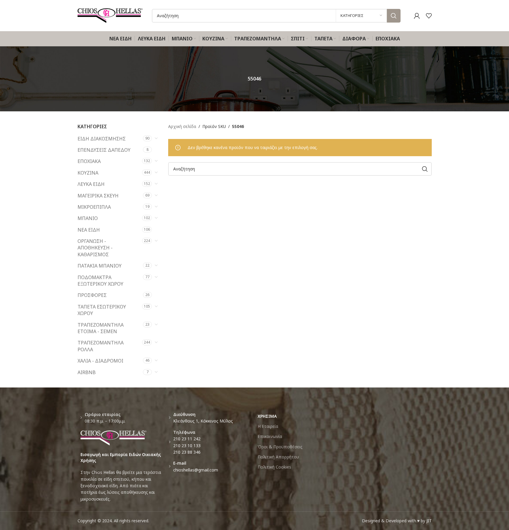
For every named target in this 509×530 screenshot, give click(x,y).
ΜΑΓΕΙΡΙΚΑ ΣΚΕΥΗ (98, 195)
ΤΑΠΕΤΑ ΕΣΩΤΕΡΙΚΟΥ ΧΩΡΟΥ (102, 310)
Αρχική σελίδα (182, 126)
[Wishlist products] (429, 16)
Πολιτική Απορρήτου (278, 457)
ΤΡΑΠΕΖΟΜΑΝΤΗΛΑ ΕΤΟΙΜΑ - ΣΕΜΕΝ (101, 328)
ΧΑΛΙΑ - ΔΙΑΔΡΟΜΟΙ (100, 360)
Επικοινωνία (270, 436)
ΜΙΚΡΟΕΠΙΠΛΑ (94, 207)
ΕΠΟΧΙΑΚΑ (89, 161)
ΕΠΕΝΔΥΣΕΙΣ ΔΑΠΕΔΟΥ (104, 150)
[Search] (394, 16)
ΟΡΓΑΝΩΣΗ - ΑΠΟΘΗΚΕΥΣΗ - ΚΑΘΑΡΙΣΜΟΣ (95, 248)
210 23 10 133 (187, 445)
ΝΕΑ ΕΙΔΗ (89, 230)
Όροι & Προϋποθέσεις (280, 447)
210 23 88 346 (187, 452)
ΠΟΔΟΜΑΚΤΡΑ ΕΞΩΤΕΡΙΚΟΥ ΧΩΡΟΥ (100, 280)
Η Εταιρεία (268, 426)
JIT (429, 520)
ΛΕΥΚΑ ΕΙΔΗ (91, 184)
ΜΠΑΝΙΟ (88, 218)
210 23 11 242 (187, 439)
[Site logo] (110, 15)
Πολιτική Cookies (274, 467)
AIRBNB (87, 372)
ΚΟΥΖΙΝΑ (88, 173)
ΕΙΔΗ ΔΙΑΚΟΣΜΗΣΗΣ (102, 138)
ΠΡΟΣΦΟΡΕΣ (92, 295)
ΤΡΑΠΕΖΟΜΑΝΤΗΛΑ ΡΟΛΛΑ (101, 345)
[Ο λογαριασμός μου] (417, 16)
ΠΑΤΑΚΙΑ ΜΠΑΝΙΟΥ (100, 265)
